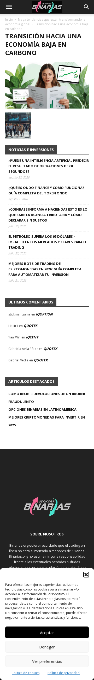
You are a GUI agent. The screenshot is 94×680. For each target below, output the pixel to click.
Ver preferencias (47, 661)
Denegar (47, 646)
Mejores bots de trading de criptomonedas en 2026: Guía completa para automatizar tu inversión (44, 269)
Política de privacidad (64, 673)
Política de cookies (25, 673)
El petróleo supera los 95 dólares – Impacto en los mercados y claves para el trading (47, 242)
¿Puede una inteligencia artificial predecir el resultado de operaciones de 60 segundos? (48, 166)
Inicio (9, 19)
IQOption (44, 314)
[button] (86, 574)
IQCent (32, 337)
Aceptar (47, 632)
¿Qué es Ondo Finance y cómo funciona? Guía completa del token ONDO (46, 190)
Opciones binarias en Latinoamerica (42, 409)
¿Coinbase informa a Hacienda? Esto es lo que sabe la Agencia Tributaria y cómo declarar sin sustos (47, 215)
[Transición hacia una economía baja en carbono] (47, 107)
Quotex (31, 325)
